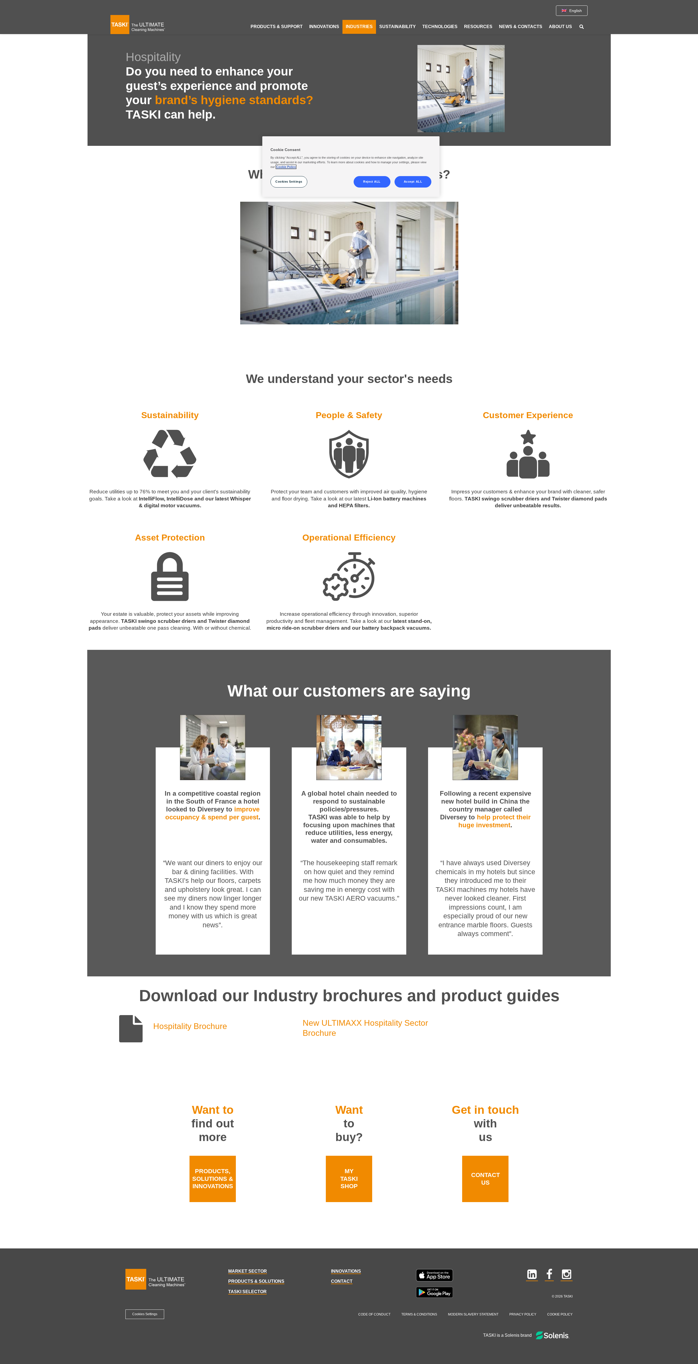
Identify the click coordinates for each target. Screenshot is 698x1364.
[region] (351, 166)
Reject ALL (372, 181)
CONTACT (342, 1281)
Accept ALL (413, 181)
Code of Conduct (374, 1314)
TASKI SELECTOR (247, 1291)
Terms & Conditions (419, 1314)
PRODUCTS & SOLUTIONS (256, 1281)
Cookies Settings (144, 1314)
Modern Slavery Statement (473, 1314)
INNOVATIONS (346, 1271)
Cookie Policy (560, 1314)
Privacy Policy (522, 1314)
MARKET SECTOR (247, 1271)
